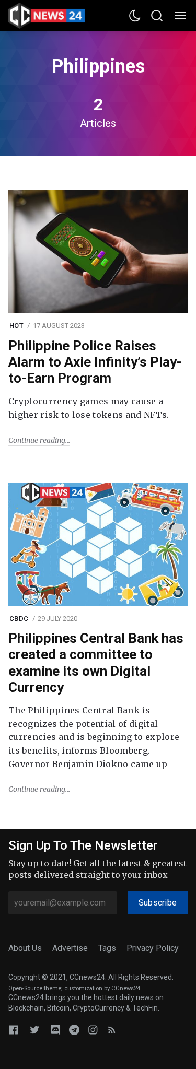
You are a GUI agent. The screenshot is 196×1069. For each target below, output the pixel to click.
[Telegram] (74, 1030)
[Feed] (112, 1030)
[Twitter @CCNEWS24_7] (34, 1030)
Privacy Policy (152, 948)
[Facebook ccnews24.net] (13, 1030)
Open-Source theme (34, 988)
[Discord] (55, 1030)
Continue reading (36, 440)
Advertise (70, 948)
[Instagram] (93, 1030)
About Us (25, 948)
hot (16, 326)
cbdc (18, 618)
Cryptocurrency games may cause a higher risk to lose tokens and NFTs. (88, 408)
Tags (107, 948)
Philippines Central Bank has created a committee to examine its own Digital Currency (95, 662)
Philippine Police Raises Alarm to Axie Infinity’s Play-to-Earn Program (95, 362)
